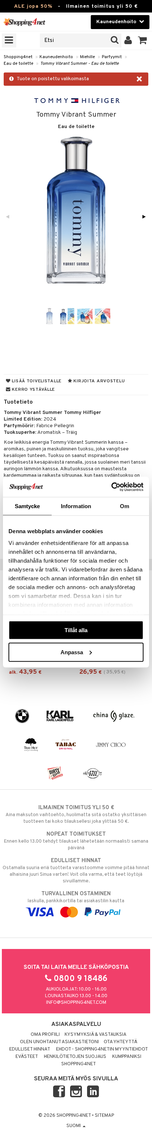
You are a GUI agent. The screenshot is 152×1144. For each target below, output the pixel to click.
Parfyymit (112, 57)
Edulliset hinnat (29, 1049)
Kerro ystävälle (33, 390)
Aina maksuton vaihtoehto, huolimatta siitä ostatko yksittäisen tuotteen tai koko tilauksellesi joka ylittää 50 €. (76, 814)
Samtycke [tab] (27, 506)
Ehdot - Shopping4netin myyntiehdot (102, 1049)
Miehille (87, 57)
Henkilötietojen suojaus (75, 1057)
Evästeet (26, 1057)
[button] (142, 40)
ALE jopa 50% (33, 6)
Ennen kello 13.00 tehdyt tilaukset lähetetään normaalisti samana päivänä (76, 841)
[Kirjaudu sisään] (128, 40)
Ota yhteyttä (120, 1042)
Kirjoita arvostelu (98, 381)
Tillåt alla (76, 630)
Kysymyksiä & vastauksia (96, 1035)
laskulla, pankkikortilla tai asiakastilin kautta (76, 897)
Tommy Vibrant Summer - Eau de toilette (79, 64)
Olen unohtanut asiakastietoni (59, 1042)
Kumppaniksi (126, 1057)
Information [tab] (76, 506)
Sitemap (104, 1116)
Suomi (74, 1126)
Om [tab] (124, 506)
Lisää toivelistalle (36, 381)
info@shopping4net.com (76, 1003)
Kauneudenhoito (56, 57)
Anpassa (72, 652)
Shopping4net (18, 57)
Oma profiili (45, 1035)
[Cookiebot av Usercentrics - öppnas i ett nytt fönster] (111, 487)
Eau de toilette (18, 64)
